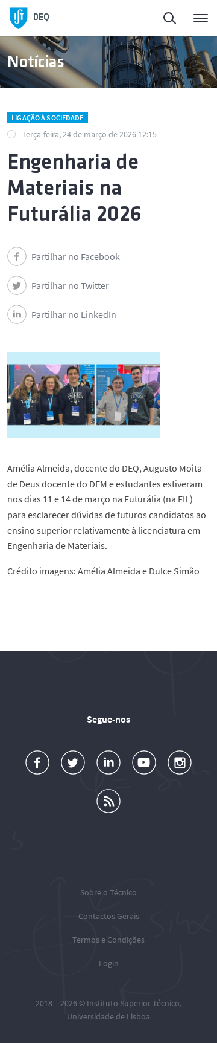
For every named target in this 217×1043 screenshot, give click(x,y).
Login (109, 963)
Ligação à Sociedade (47, 117)
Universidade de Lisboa (108, 1016)
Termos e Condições (108, 939)
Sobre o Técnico (108, 892)
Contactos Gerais (108, 916)
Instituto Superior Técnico (133, 1003)
